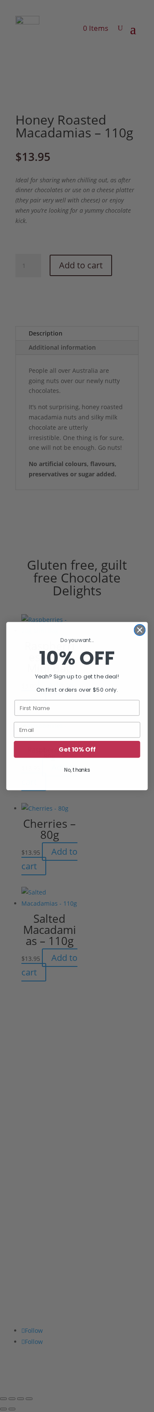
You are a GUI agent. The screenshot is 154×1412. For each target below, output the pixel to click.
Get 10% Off (77, 749)
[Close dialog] (139, 630)
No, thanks (77, 769)
